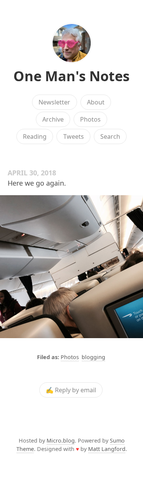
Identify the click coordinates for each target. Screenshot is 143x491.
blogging (93, 357)
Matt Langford (106, 448)
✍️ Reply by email (71, 390)
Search (110, 136)
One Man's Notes (71, 76)
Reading (35, 136)
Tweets (73, 136)
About (95, 102)
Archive (53, 119)
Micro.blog (61, 440)
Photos (90, 119)
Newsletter (54, 102)
